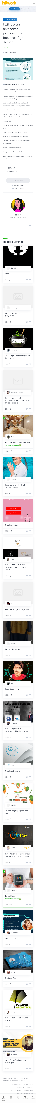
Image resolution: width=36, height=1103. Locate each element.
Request (30, 1087)
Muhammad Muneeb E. (18, 392)
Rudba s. (13, 437)
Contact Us (20, 1087)
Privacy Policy (16, 1084)
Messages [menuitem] (25, 1098)
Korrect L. (14, 350)
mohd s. (13, 805)
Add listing (14, 9)
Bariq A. (13, 604)
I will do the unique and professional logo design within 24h (15, 567)
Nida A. (13, 559)
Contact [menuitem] (32, 1098)
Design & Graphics (10, 19)
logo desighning (12, 689)
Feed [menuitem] (11, 1098)
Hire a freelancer (16, 1090)
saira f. (18, 215)
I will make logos (12, 649)
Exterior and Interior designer (17, 442)
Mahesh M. (14, 479)
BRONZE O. (14, 268)
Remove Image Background (17, 609)
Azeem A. (14, 723)
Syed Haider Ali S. (16, 932)
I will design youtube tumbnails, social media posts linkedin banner (17, 400)
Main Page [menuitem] (3, 1099)
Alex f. (13, 683)
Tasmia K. (14, 848)
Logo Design (10, 896)
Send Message (18, 181)
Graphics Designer (13, 771)
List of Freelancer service (25, 1093)
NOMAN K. (14, 1054)
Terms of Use (28, 1084)
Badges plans (28, 1090)
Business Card (11, 978)
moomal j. (14, 308)
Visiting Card (10, 938)
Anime (7, 274)
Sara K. (13, 643)
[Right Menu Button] (34, 3)
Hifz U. (13, 1012)
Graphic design (11, 525)
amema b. (14, 890)
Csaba (13, 765)
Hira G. (13, 972)
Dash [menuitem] (18, 1098)
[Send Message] (30, 225)
